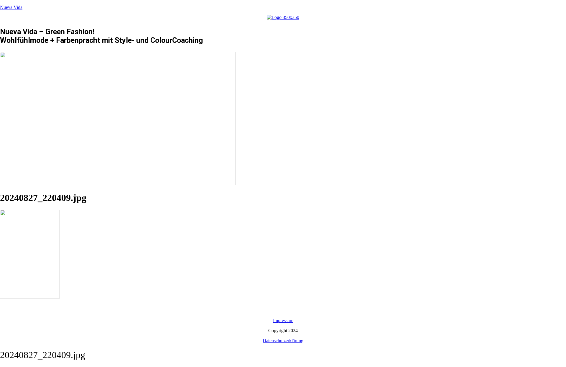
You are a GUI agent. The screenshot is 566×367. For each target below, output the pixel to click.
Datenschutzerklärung (283, 340)
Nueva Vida (11, 7)
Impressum (283, 320)
